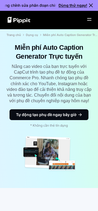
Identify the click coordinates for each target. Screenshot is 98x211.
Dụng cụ (32, 35)
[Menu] (89, 19)
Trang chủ (14, 35)
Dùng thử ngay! (73, 5)
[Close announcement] (91, 5)
